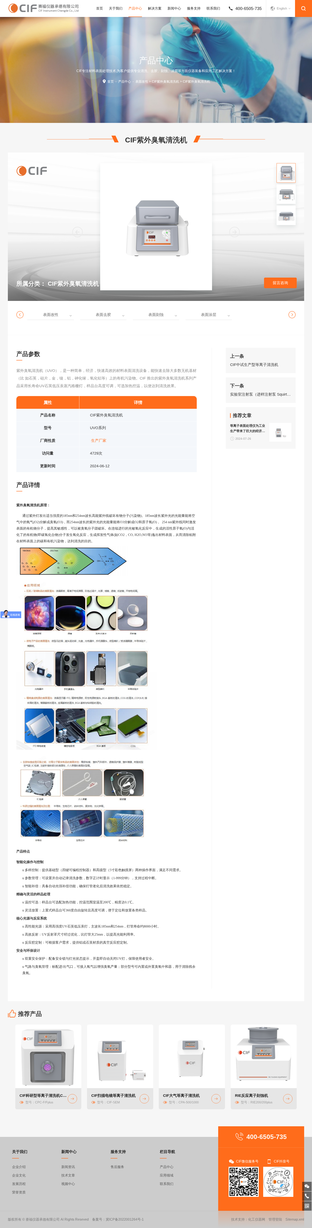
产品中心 (135, 8)
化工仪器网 (256, 1219)
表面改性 (141, 81)
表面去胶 (103, 315)
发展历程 (19, 1184)
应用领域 (166, 1175)
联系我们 (213, 8)
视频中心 (68, 1184)
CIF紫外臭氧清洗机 (165, 81)
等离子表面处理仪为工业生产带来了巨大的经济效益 (247, 429)
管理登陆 (275, 1219)
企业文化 (19, 1175)
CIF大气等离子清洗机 (181, 1095)
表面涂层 (208, 315)
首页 (99, 8)
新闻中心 (174, 8)
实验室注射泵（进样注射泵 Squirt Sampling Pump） (260, 394)
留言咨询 (280, 283)
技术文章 (68, 1175)
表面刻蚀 (156, 315)
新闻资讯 (68, 1167)
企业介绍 (19, 1167)
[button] (234, 232)
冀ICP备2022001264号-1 (125, 1219)
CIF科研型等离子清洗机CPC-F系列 (44, 1095)
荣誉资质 (19, 1192)
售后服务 (117, 1167)
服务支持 (194, 8)
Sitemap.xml (294, 1219)
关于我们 (115, 8)
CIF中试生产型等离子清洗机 (254, 365)
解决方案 (155, 8)
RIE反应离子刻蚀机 (251, 1095)
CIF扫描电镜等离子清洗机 (113, 1095)
